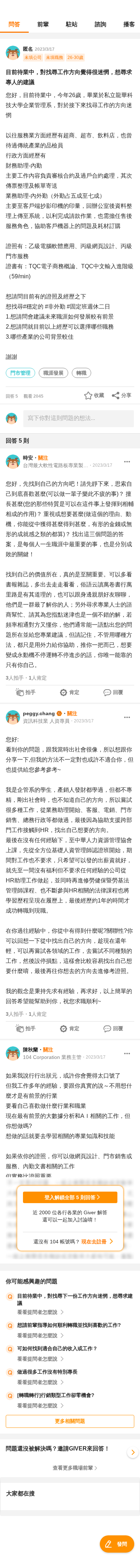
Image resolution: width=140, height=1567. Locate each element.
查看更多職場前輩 (73, 1468)
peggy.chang (39, 713)
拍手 (30, 692)
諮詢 (100, 24)
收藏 (99, 395)
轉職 (81, 373)
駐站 (72, 24)
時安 (28, 458)
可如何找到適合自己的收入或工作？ (57, 1348)
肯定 (74, 692)
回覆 (118, 692)
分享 (126, 395)
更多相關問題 (70, 1421)
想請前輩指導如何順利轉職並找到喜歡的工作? (69, 1325)
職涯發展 (53, 373)
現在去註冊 (94, 1241)
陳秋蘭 (30, 1049)
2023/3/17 (45, 49)
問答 (14, 24)
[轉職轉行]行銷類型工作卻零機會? (55, 1395)
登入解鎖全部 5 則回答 (70, 1197)
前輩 (43, 24)
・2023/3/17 (100, 465)
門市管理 (20, 373)
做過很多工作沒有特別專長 (47, 1372)
